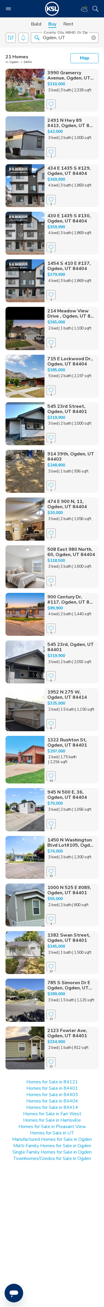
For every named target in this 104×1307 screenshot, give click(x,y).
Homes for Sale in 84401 (52, 1088)
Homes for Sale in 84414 (52, 1107)
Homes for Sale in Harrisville (52, 1120)
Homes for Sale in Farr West (52, 1114)
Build (36, 24)
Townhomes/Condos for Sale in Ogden (52, 1158)
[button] (37, 37)
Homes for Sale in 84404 (52, 1101)
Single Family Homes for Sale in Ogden (52, 1152)
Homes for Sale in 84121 (52, 1082)
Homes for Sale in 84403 (52, 1094)
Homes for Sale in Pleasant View (52, 1126)
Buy (52, 24)
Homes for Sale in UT (52, 1133)
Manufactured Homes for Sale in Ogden (52, 1139)
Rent (68, 24)
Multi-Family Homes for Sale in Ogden (52, 1146)
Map (84, 58)
